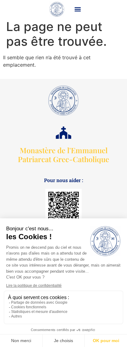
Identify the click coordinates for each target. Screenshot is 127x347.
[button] (78, 9)
